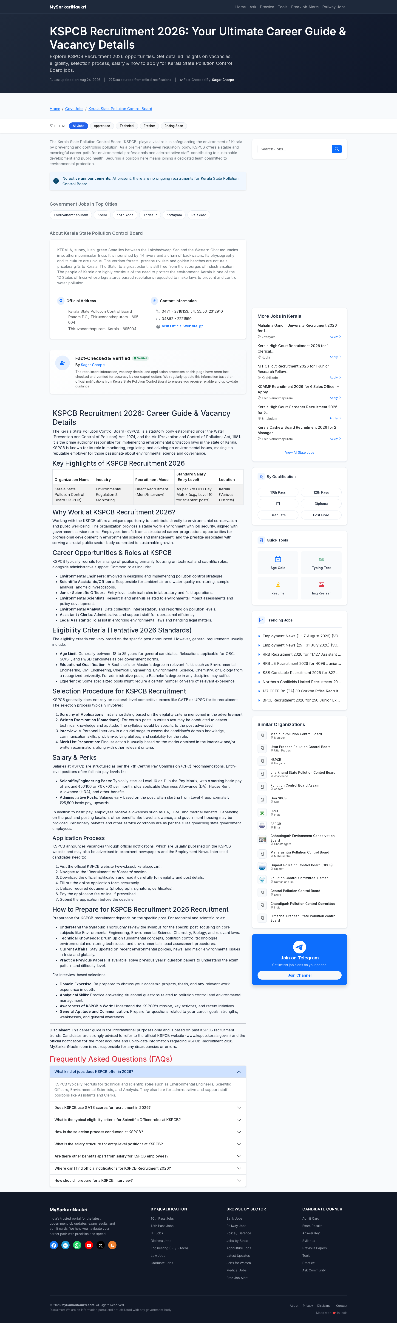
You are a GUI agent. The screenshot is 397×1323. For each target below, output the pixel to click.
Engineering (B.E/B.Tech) (169, 1248)
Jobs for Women (239, 1263)
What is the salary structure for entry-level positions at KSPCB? (108, 1144)
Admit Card (310, 1218)
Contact (341, 1305)
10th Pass (278, 492)
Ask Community (314, 1270)
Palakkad (198, 215)
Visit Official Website (180, 326)
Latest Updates (238, 1255)
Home (240, 7)
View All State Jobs (299, 452)
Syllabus (308, 1241)
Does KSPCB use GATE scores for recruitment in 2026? (102, 1107)
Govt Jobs (74, 108)
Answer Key (311, 1233)
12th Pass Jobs (162, 1226)
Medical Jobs (237, 1270)
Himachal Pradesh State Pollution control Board (303, 918)
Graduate (278, 515)
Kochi (102, 215)
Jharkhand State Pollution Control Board (302, 772)
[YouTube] (89, 1245)
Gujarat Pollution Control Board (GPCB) (301, 865)
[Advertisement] (299, 233)
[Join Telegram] (65, 1245)
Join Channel (300, 975)
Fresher (149, 126)
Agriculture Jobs (239, 1248)
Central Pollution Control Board (295, 891)
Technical (127, 126)
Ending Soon (174, 126)
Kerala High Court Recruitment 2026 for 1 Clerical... (293, 348)
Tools (282, 7)
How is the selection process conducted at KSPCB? (98, 1132)
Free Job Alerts (305, 7)
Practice (267, 7)
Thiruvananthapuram (71, 215)
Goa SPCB (278, 798)
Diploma (321, 503)
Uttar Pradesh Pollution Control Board (300, 747)
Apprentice (102, 126)
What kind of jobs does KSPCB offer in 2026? (93, 1071)
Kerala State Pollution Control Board (120, 108)
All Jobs (78, 126)
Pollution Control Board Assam (294, 785)
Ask (253, 7)
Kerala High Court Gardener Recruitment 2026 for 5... (297, 410)
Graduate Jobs (162, 1263)
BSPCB (275, 824)
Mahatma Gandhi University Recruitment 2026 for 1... (297, 328)
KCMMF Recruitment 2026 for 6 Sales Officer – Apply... (298, 389)
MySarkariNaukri (68, 7)
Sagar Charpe (93, 364)
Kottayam (174, 215)
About (294, 1305)
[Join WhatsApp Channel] (77, 1245)
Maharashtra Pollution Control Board (299, 852)
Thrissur (150, 215)
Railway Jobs (334, 7)
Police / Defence (239, 1233)
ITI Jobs (157, 1233)
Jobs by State (237, 1241)
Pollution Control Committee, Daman (299, 878)
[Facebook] (54, 1245)
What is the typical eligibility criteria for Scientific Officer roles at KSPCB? (117, 1119)
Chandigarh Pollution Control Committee (302, 904)
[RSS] (112, 1245)
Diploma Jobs (161, 1241)
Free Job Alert (237, 1278)
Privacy (308, 1305)
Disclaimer (324, 1305)
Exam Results (312, 1226)
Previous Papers (314, 1248)
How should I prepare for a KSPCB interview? (93, 1180)
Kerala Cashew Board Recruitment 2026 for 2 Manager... (297, 430)
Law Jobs (158, 1255)
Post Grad (321, 515)
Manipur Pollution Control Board (296, 734)
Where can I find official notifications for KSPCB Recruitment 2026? (112, 1168)
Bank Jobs (234, 1218)
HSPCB (275, 760)
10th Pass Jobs (162, 1218)
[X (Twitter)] (100, 1245)
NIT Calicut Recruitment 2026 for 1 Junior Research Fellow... (293, 369)
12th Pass (321, 492)
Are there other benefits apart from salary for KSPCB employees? (111, 1156)
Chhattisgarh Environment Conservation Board (302, 838)
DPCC (274, 811)
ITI (278, 503)
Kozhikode (124, 215)
